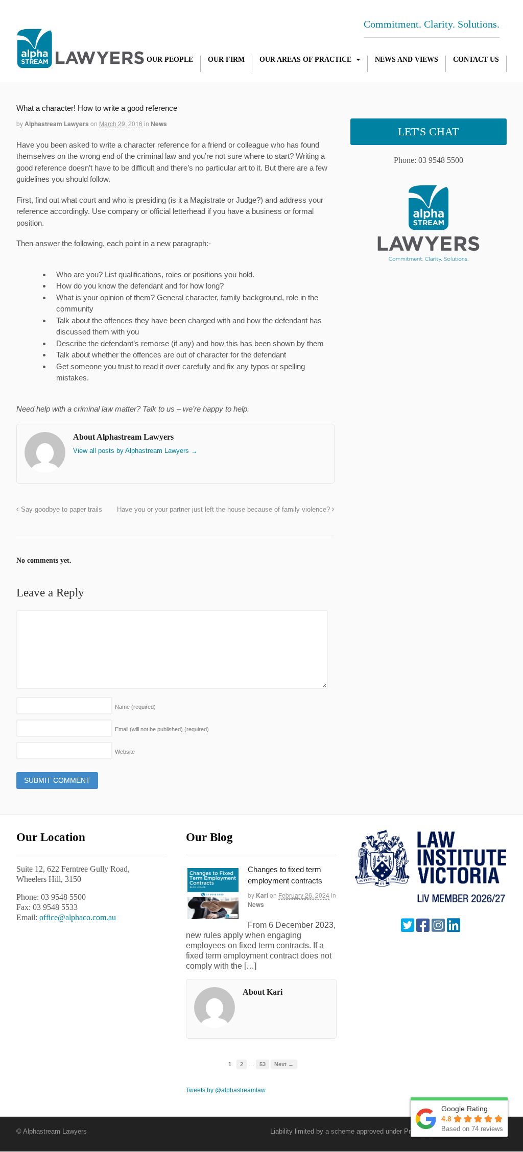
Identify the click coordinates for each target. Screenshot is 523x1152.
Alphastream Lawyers (57, 123)
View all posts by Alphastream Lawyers (135, 450)
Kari (262, 895)
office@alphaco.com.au (77, 917)
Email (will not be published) (162, 729)
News (159, 123)
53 (262, 1064)
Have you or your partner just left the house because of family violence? (224, 509)
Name (135, 707)
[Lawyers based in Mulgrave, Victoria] (80, 63)
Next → (284, 1064)
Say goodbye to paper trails (60, 509)
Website (125, 752)
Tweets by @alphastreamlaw (226, 1090)
